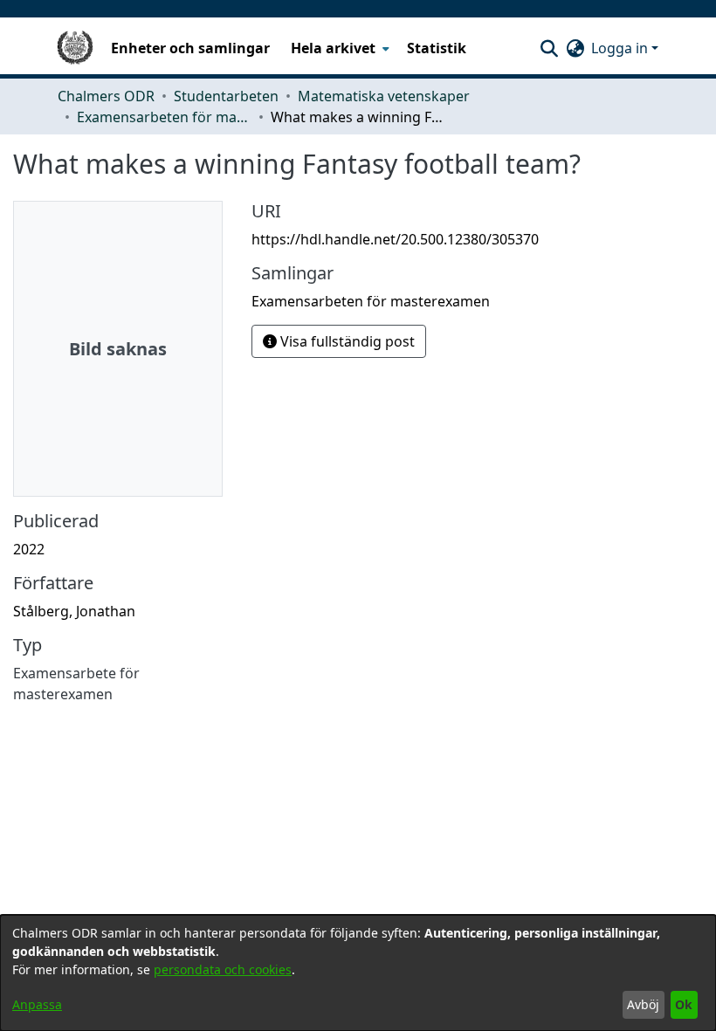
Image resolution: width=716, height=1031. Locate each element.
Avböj (643, 1004)
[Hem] (75, 48)
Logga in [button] (621, 48)
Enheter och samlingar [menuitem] (190, 48)
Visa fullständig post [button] (346, 341)
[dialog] (358, 973)
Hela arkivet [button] (333, 48)
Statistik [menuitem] (436, 48)
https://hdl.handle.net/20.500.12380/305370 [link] (395, 239)
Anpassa (37, 1004)
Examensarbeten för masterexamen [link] (164, 117)
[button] (549, 48)
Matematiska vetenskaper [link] (384, 96)
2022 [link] (29, 549)
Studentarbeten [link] (226, 96)
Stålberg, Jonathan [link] (74, 611)
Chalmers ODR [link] (106, 96)
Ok (683, 1004)
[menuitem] (338, 48)
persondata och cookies (223, 969)
